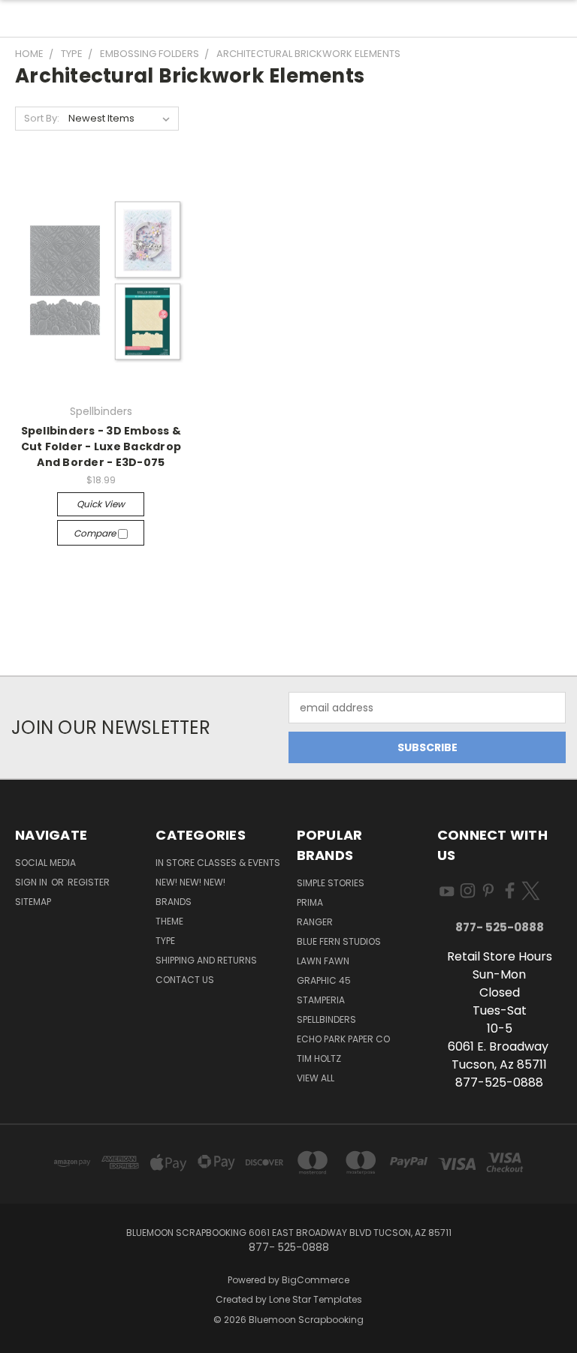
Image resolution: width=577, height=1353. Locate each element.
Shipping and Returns (206, 960)
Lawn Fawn (323, 961)
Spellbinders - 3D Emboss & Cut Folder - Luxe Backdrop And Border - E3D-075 (101, 446)
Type (165, 940)
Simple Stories (330, 882)
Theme (169, 921)
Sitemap (33, 901)
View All (315, 1078)
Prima (310, 902)
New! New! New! (190, 882)
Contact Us (185, 979)
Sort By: (41, 118)
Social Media (45, 862)
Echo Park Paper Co (343, 1039)
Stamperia (321, 1000)
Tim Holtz (319, 1058)
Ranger (315, 922)
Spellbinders (326, 1019)
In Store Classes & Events (218, 862)
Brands (174, 901)
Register (89, 882)
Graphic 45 (324, 980)
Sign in (32, 882)
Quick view (101, 504)
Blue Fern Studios (339, 941)
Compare (96, 533)
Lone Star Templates (315, 1299)
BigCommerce (315, 1279)
